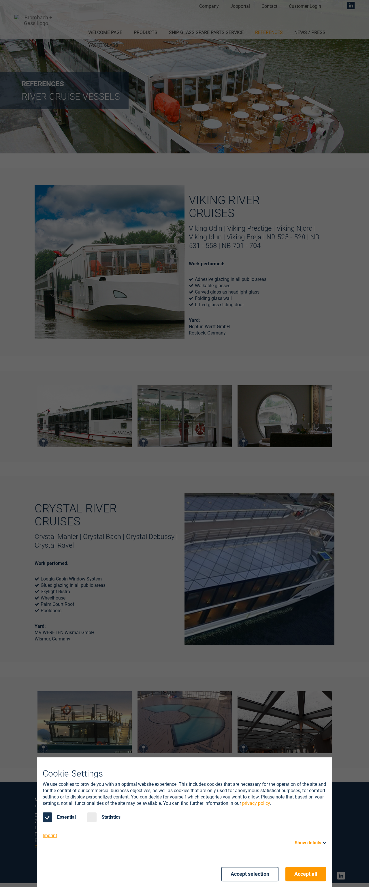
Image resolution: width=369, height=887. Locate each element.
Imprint (50, 835)
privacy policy (256, 803)
